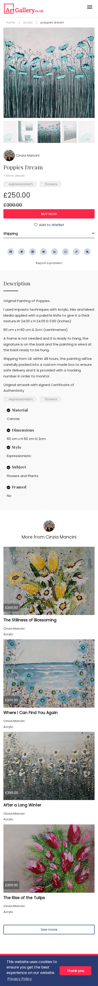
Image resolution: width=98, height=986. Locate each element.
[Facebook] (11, 251)
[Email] (43, 251)
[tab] (49, 233)
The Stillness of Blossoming (30, 620)
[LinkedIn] (54, 251)
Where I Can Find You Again (30, 712)
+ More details (14, 175)
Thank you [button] (75, 970)
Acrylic (28, 22)
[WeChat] (87, 251)
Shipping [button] (10, 233)
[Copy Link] (76, 251)
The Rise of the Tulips (24, 897)
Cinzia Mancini (27, 155)
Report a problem (49, 263)
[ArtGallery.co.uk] (39, 8)
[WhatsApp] (65, 251)
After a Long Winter (22, 805)
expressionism (21, 184)
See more (49, 929)
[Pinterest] (32, 251)
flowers (51, 184)
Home (10, 22)
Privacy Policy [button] (19, 978)
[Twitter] (22, 251)
